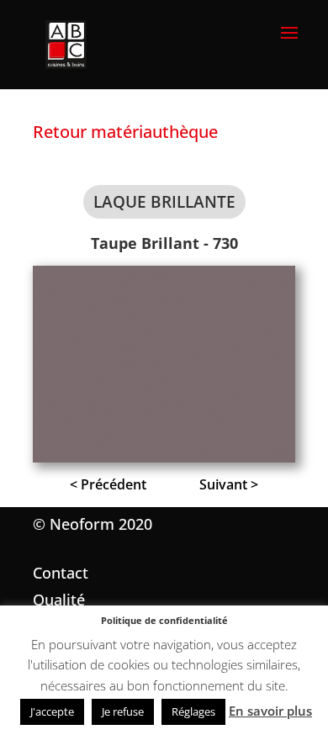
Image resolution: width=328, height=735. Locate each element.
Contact (60, 573)
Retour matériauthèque (125, 131)
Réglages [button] (193, 711)
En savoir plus (270, 710)
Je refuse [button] (123, 711)
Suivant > (228, 484)
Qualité (59, 600)
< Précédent (108, 484)
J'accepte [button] (52, 711)
